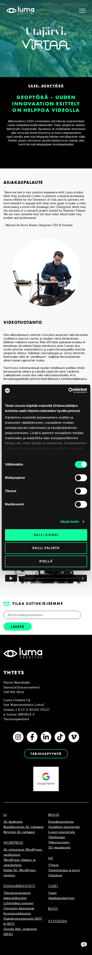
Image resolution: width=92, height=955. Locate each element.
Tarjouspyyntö (46, 754)
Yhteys (53, 865)
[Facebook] (32, 737)
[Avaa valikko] (82, 10)
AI (5, 815)
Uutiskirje (55, 875)
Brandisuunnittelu (61, 822)
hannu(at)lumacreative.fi (21, 687)
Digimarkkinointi (19, 886)
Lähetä (17, 627)
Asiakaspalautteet (61, 898)
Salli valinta (46, 548)
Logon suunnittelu (61, 832)
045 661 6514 (13, 692)
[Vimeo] (73, 737)
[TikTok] (60, 737)
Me (50, 858)
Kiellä (46, 561)
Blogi (53, 909)
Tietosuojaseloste (16, 719)
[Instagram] (18, 737)
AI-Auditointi (12, 822)
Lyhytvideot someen (18, 903)
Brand (53, 815)
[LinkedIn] (46, 737)
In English (57, 921)
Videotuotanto (59, 842)
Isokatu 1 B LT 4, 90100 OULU (26, 710)
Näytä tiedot (70, 521)
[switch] (81, 477)
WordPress (13, 843)
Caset (53, 886)
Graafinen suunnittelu (64, 827)
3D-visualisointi (59, 847)
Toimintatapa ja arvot (64, 870)
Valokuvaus (56, 837)
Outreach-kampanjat (18, 908)
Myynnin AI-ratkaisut (19, 832)
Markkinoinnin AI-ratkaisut (23, 827)
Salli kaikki (46, 535)
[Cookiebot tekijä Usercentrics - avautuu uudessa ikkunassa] (68, 390)
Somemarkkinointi (17, 913)
